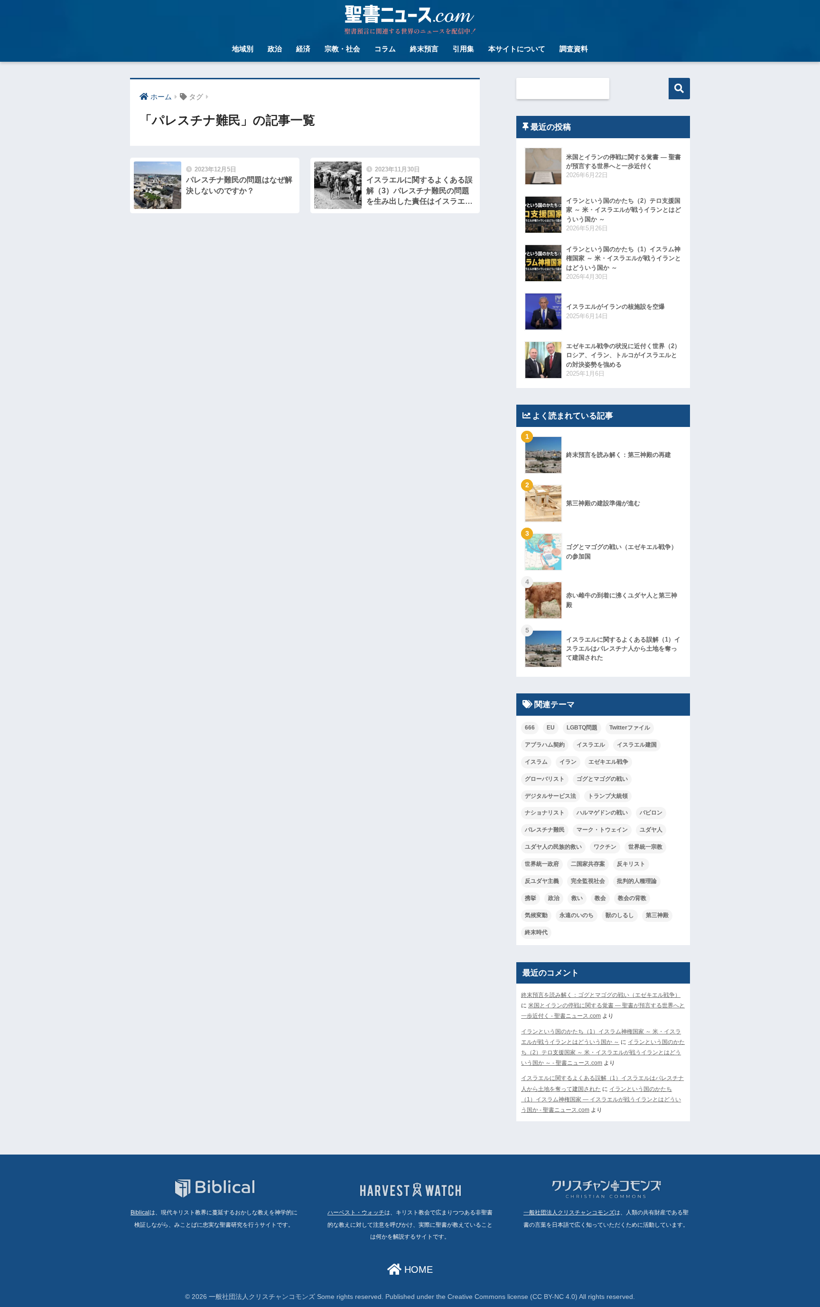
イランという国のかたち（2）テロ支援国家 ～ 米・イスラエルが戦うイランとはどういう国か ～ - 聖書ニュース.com (603, 1052)
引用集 (463, 49)
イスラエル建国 (637, 744)
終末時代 (536, 932)
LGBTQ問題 (582, 727)
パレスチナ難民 (545, 829)
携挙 (530, 898)
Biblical (139, 1212)
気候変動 (536, 915)
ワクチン (605, 846)
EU (551, 727)
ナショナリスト (545, 812)
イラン (568, 761)
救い (577, 898)
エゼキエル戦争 (608, 761)
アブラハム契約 (545, 744)
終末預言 (424, 49)
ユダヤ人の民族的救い (553, 846)
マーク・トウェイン (602, 829)
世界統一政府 (542, 864)
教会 (600, 898)
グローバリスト (545, 779)
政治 (275, 49)
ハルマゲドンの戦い (602, 812)
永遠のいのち (576, 915)
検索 (679, 88)
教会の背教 (632, 898)
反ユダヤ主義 (542, 881)
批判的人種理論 (637, 881)
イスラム (536, 761)
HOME (417, 1269)
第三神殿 (657, 915)
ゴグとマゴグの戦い (602, 779)
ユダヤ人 (651, 829)
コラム (385, 49)
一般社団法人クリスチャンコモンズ (569, 1212)
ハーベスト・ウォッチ (355, 1212)
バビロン (651, 812)
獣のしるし (620, 915)
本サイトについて (516, 49)
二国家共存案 (588, 864)
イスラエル (591, 744)
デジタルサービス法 (550, 796)
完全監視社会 (588, 881)
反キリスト (631, 864)
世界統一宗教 (645, 846)
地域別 (242, 49)
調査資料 (573, 49)
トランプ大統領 (608, 796)
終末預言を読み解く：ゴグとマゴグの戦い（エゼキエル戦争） (600, 995)
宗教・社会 (342, 49)
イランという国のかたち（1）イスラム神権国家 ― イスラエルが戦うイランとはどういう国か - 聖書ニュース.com (601, 1099)
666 (530, 727)
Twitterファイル (629, 727)
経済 (303, 49)
